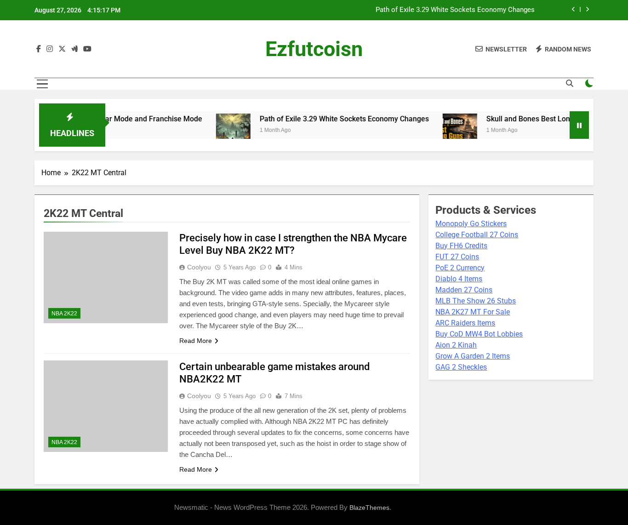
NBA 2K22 (64, 313)
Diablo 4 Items (458, 278)
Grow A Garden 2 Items (472, 356)
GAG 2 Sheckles (461, 367)
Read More (195, 340)
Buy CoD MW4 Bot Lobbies (479, 334)
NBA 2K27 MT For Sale (472, 312)
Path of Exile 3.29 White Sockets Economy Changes (455, 10)
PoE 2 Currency (460, 267)
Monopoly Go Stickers (471, 223)
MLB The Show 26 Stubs (475, 301)
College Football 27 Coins (476, 234)
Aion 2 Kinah (456, 345)
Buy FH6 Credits (461, 245)
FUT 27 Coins (457, 256)
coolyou (199, 267)
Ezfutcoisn (314, 49)
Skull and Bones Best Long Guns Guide (539, 118)
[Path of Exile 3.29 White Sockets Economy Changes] (222, 131)
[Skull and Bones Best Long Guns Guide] (448, 131)
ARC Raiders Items (465, 323)
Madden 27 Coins (463, 289)
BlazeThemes (369, 507)
